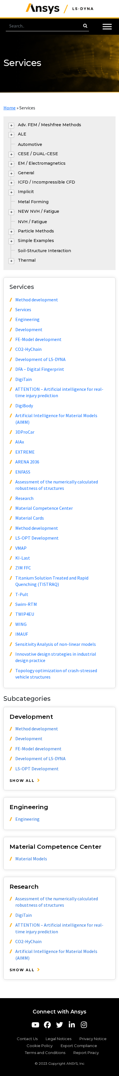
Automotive (30, 144)
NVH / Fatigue (32, 221)
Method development (36, 300)
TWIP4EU (24, 614)
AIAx (19, 442)
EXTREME (25, 452)
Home (9, 108)
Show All (22, 780)
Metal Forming (33, 201)
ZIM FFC (23, 568)
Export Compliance (79, 1045)
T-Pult (21, 594)
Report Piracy (86, 1052)
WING (21, 624)
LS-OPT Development (37, 538)
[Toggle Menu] (107, 26)
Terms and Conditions (45, 1052)
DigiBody (24, 405)
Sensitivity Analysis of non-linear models (55, 644)
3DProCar (24, 432)
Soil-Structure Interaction (44, 250)
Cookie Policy (40, 1045)
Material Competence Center (44, 508)
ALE (22, 134)
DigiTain (23, 379)
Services (23, 309)
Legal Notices (58, 1038)
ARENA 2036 (27, 462)
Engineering (27, 319)
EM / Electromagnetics (42, 163)
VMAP (21, 548)
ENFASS (22, 472)
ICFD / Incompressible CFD (46, 182)
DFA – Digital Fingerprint (39, 369)
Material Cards (29, 518)
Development (28, 329)
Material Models (31, 858)
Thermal (27, 260)
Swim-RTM (26, 604)
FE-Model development (38, 339)
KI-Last (22, 558)
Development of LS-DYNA (40, 359)
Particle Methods (36, 231)
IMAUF (21, 634)
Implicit (26, 191)
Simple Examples (36, 240)
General (26, 172)
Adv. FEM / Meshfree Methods (49, 124)
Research (24, 498)
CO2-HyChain (28, 349)
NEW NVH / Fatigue (38, 211)
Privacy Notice (93, 1038)
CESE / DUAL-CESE (38, 153)
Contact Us (27, 1038)
